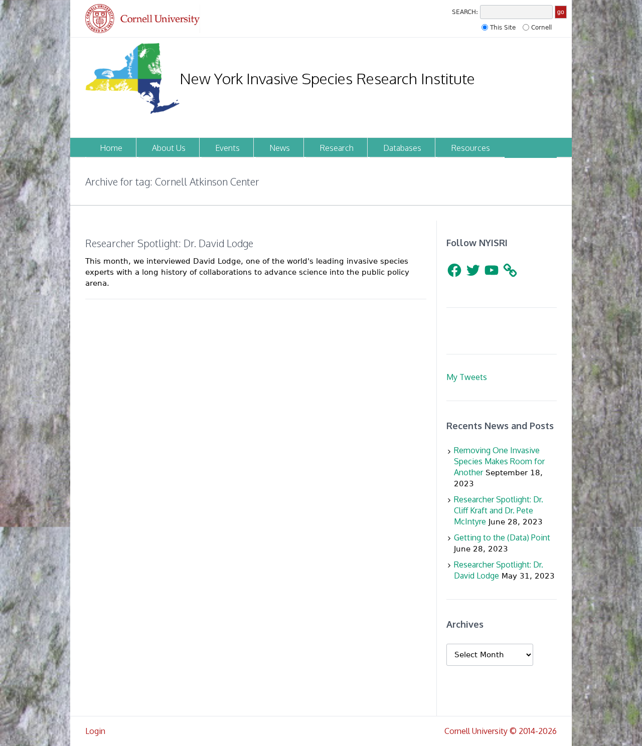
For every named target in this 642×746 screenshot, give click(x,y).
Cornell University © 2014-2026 (500, 731)
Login (95, 731)
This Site (503, 27)
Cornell (541, 27)
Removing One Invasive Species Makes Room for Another (499, 461)
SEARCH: (465, 12)
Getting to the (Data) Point (502, 537)
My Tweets (466, 377)
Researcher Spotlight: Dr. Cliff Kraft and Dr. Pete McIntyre (498, 510)
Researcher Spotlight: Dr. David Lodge (169, 243)
